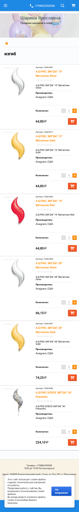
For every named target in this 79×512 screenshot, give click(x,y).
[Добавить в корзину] (72, 121)
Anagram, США (44, 97)
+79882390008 (45, 6)
